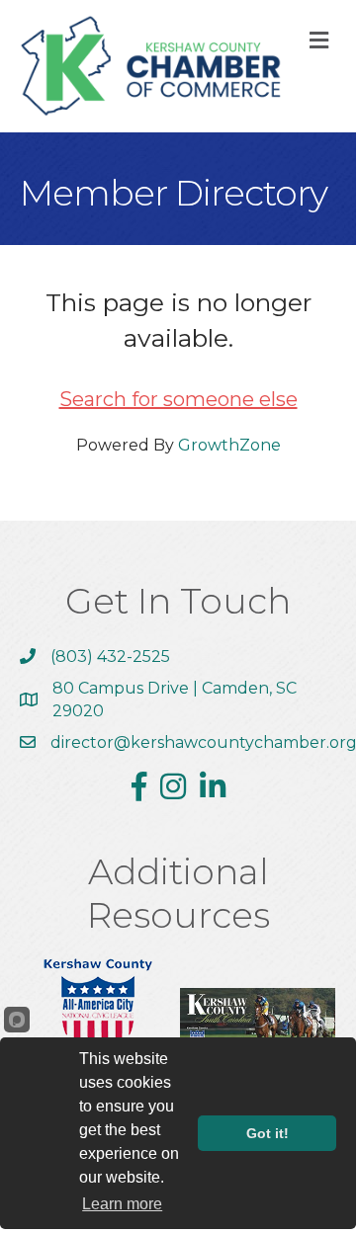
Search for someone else (178, 399)
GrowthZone (229, 445)
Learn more (122, 1203)
